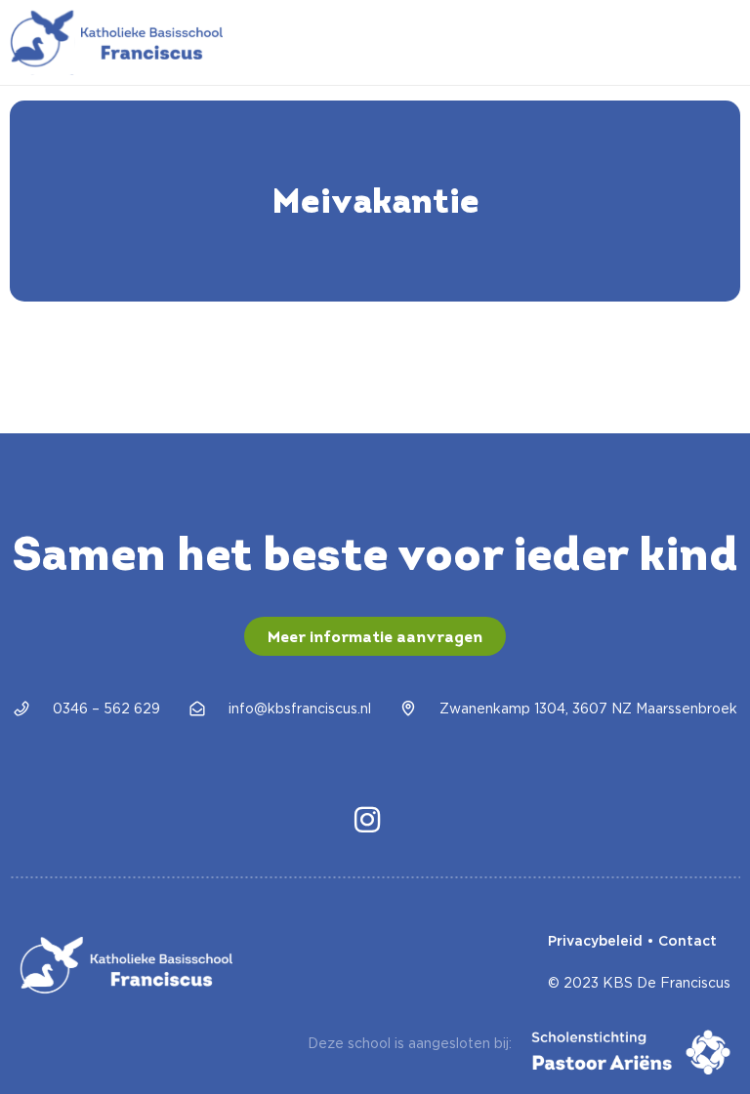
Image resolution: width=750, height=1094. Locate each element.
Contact (687, 941)
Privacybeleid (595, 941)
